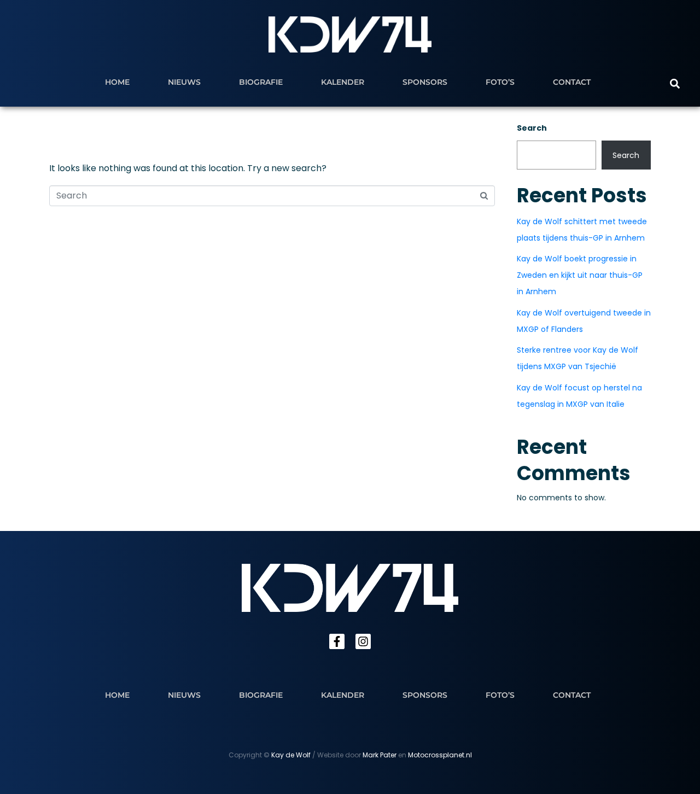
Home (117, 82)
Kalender (342, 82)
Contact (572, 82)
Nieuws (184, 82)
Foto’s (500, 82)
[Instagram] (363, 641)
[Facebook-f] (337, 641)
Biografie (261, 82)
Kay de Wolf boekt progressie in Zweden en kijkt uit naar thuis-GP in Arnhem (580, 275)
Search (532, 127)
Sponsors (424, 82)
